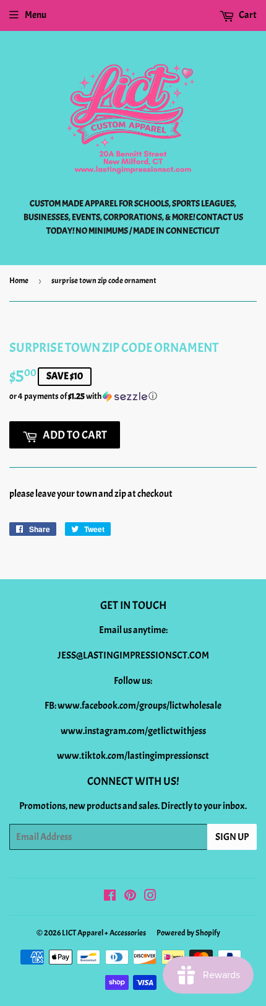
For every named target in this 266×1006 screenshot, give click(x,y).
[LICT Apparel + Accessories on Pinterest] (130, 897)
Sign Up (232, 837)
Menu (35, 15)
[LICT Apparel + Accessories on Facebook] (109, 897)
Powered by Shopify (188, 933)
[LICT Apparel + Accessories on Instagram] (150, 897)
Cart (247, 15)
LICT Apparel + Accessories (104, 933)
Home (18, 281)
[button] (133, 396)
